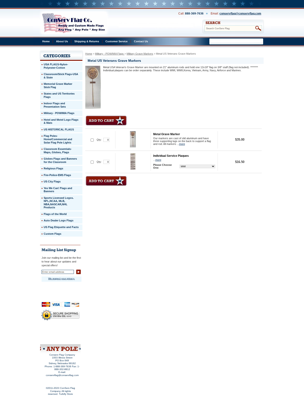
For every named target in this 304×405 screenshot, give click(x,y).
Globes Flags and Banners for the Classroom (60, 160)
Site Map (51, 338)
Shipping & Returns (86, 41)
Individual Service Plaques (171, 155)
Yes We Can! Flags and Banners (58, 190)
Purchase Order (69, 334)
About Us (62, 41)
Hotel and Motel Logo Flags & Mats (61, 121)
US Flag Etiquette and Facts (61, 227)
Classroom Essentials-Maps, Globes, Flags (58, 151)
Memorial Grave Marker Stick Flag (58, 85)
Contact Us (141, 41)
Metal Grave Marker (166, 134)
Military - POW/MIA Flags (109, 53)
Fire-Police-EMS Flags (57, 175)
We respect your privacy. (61, 278)
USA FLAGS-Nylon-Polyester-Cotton (56, 66)
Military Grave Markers (140, 53)
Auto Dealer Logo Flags (58, 220)
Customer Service (116, 41)
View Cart (69, 338)
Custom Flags (52, 233)
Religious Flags (53, 168)
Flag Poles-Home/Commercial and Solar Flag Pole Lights (58, 139)
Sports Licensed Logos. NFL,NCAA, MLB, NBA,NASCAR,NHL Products (59, 202)
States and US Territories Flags (59, 95)
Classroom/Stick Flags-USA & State (61, 76)
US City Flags (52, 181)
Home (46, 41)
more (182, 144)
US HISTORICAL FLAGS (59, 129)
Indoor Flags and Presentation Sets (55, 105)
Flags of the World (55, 214)
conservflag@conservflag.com (240, 13)
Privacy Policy (52, 331)
